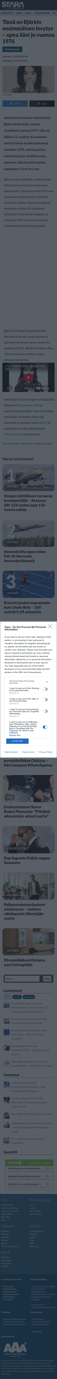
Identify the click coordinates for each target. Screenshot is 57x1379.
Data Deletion (11, 752)
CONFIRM (17, 741)
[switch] (45, 689)
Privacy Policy (45, 752)
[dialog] (28, 689)
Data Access (28, 752)
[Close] (51, 627)
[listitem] (28, 682)
